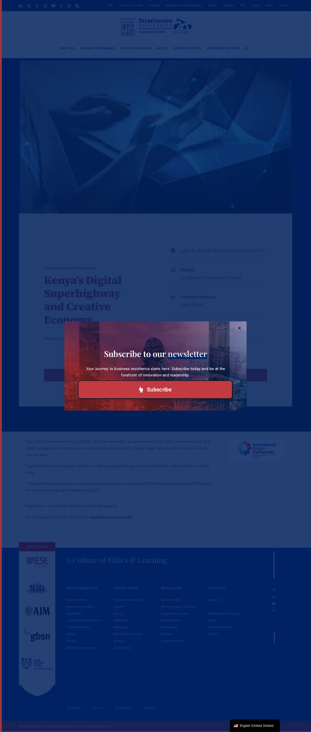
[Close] (239, 328)
